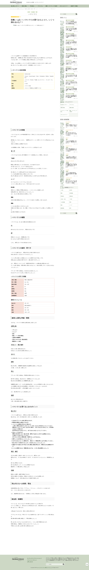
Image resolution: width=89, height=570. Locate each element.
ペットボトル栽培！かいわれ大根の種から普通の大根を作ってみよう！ (71, 49)
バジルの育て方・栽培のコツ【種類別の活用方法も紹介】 (71, 157)
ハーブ (71, 205)
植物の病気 (72, 107)
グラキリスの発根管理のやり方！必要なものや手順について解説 (71, 36)
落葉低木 (71, 196)
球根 (61, 193)
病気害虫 (24, 6)
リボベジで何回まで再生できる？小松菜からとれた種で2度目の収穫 (71, 56)
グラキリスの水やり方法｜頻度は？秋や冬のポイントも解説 (71, 76)
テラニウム (40, 6)
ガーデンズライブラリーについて (34, 558)
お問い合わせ (30, 561)
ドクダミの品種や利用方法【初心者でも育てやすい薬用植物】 (71, 173)
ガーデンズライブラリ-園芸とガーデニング (44, 567)
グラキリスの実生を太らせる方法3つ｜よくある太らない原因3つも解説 (71, 82)
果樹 (61, 205)
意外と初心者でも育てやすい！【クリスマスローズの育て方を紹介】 (71, 133)
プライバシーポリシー (32, 559)
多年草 (71, 190)
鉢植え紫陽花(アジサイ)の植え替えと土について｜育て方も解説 (71, 69)
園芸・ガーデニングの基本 (73, 111)
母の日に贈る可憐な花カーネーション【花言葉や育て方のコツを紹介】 (71, 149)
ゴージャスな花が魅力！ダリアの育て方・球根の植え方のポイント (71, 141)
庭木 (70, 208)
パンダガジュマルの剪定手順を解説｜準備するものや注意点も (71, 89)
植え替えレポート (15, 6)
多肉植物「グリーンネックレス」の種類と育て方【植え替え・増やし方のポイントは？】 (71, 165)
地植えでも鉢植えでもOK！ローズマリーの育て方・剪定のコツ (71, 125)
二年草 (71, 199)
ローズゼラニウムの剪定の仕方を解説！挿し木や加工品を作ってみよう (71, 42)
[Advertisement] (32, 100)
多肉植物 (71, 193)
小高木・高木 (63, 199)
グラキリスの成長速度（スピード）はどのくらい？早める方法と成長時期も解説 (71, 22)
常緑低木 (62, 196)
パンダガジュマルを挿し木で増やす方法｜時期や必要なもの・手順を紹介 (71, 96)
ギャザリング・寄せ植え (64, 111)
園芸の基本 (51, 6)
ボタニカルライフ (64, 6)
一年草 (62, 190)
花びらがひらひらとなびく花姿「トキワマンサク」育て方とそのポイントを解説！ (71, 181)
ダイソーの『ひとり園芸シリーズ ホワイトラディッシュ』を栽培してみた (71, 62)
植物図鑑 (74, 6)
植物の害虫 (63, 107)
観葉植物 (62, 208)
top (87, 564)
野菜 (70, 202)
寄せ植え (32, 6)
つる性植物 (63, 202)
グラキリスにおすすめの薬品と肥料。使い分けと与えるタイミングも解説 (71, 29)
